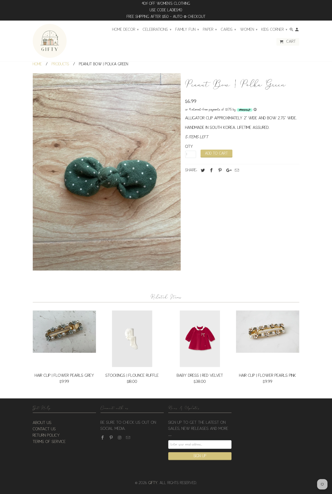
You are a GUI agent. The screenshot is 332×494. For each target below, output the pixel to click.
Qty (189, 146)
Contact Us (44, 429)
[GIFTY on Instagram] (120, 437)
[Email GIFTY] (128, 437)
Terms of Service (49, 442)
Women (248, 29)
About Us (42, 423)
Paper (210, 29)
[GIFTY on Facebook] (103, 437)
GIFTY (153, 483)
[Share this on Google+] (227, 170)
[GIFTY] (50, 41)
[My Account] (297, 30)
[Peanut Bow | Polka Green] (107, 172)
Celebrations (157, 29)
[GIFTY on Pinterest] (111, 437)
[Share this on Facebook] (210, 170)
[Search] (292, 30)
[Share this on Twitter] (202, 170)
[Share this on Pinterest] (219, 170)
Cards (228, 29)
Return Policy (46, 435)
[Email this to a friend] (236, 170)
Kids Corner (274, 29)
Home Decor (125, 29)
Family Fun (187, 29)
